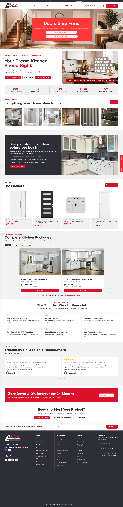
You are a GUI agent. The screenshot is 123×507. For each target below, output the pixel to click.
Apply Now (79, 1)
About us (59, 456)
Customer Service (82, 442)
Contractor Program (62, 450)
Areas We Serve (61, 442)
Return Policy (80, 447)
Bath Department (41, 445)
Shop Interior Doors (61, 32)
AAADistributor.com (58, 504)
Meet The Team (61, 462)
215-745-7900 (91, 5)
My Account (80, 439)
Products (38, 439)
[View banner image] (90, 67)
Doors (38, 461)
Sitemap (79, 456)
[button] (27, 6)
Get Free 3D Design (42, 417)
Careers (59, 453)
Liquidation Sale (112, 6)
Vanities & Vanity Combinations (41, 457)
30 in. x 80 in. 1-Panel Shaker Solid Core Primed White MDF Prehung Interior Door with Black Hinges (104, 221)
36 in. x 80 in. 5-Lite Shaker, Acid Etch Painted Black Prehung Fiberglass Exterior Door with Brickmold (46, 221)
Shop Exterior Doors (61, 36)
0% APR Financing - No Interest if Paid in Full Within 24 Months (58, 1)
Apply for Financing (107, 395)
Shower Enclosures (42, 450)
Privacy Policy (81, 459)
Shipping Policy (81, 445)
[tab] (8, 245)
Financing (59, 447)
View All (114, 102)
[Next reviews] (63, 379)
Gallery (59, 459)
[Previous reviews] (59, 379)
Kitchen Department (42, 442)
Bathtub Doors (40, 447)
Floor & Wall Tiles (41, 453)
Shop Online (81, 417)
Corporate (80, 453)
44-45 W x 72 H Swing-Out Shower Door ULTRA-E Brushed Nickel (17, 220)
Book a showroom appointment (61, 417)
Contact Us (60, 465)
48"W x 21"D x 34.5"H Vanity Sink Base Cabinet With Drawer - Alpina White (74, 220)
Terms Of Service (82, 462)
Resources (80, 450)
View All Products (111, 185)
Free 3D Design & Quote (121, 163)
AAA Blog (59, 439)
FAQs (58, 445)
